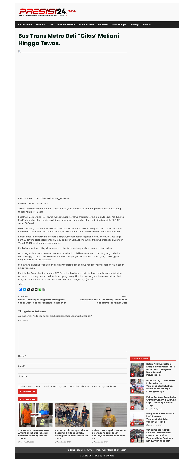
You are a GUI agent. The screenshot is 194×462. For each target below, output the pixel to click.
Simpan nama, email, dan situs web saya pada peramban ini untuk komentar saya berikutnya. (69, 386)
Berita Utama (25, 24)
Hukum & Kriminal (66, 24)
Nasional (40, 24)
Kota (51, 24)
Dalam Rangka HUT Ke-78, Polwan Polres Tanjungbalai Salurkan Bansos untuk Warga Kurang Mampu (137, 386)
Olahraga (134, 24)
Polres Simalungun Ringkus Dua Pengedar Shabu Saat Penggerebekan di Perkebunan (42, 299)
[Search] (172, 24)
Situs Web (23, 376)
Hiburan (147, 24)
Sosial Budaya (119, 24)
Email (21, 366)
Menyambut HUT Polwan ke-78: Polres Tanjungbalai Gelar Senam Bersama (137, 419)
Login (123, 449)
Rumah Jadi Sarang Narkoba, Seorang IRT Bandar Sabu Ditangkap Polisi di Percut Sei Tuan (72, 415)
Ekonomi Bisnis (86, 24)
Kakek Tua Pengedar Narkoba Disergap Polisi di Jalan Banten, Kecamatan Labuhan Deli (109, 415)
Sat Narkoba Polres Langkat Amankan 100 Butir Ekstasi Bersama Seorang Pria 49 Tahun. (35, 415)
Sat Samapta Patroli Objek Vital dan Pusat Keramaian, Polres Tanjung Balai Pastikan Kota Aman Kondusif (137, 436)
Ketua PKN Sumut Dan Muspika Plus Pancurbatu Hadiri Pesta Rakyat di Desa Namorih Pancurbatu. (137, 370)
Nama (22, 356)
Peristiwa (103, 24)
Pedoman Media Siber (107, 449)
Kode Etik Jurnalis (85, 449)
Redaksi (71, 449)
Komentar (24, 320)
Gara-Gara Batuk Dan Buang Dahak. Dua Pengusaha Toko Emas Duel (103, 299)
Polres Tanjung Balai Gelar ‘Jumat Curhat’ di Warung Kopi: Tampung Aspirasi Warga (137, 403)
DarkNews (94, 455)
